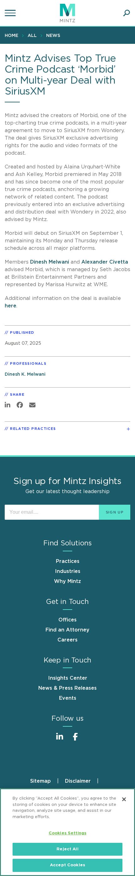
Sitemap (40, 781)
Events (67, 698)
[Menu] (11, 13)
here (10, 305)
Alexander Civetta (104, 262)
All (32, 35)
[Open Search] (126, 13)
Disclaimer (78, 781)
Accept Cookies (67, 865)
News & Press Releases (67, 688)
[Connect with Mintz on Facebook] (75, 740)
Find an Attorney (67, 629)
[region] (67, 832)
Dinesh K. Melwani (25, 374)
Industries (67, 571)
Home (11, 35)
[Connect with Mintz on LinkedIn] (59, 740)
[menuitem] (13, 35)
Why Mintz (67, 581)
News (53, 35)
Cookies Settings (67, 833)
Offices (67, 619)
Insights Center (67, 678)
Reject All (67, 849)
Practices (67, 561)
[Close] (124, 799)
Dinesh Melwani (49, 262)
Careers (67, 639)
